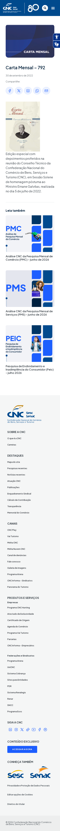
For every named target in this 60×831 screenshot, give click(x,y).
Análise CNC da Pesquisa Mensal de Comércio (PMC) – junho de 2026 (29, 257)
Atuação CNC (13, 481)
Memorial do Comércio (18, 512)
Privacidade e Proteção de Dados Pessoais (28, 785)
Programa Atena (15, 574)
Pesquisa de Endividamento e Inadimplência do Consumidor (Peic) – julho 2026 (30, 369)
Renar (10, 699)
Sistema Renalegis (16, 692)
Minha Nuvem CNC (16, 549)
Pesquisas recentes (17, 468)
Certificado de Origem (18, 620)
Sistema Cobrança (16, 673)
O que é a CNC (14, 438)
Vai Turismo (13, 536)
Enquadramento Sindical (19, 493)
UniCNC (11, 667)
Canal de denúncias (16, 555)
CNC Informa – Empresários (20, 645)
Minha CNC (12, 542)
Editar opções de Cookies (20, 794)
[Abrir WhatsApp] (52, 823)
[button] (53, 8)
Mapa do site (13, 462)
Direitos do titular (16, 804)
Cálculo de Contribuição (19, 500)
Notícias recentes (16, 474)
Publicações (13, 487)
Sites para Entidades (17, 680)
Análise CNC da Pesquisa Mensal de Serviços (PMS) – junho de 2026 (29, 312)
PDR (9, 686)
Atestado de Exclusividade (20, 614)
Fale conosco (13, 561)
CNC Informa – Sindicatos (19, 580)
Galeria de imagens (16, 568)
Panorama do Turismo (17, 587)
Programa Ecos (14, 711)
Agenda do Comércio (17, 626)
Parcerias (11, 639)
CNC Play (11, 530)
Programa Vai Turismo (17, 633)
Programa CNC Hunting (18, 607)
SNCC (10, 705)
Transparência (14, 506)
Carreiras (11, 444)
